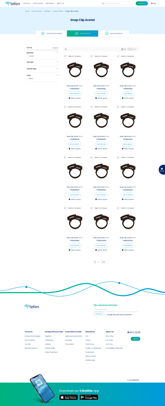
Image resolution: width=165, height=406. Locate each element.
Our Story (109, 344)
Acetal (31, 56)
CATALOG (29, 332)
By (133, 380)
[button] (154, 3)
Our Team (109, 340)
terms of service (125, 315)
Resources (50, 3)
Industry (48, 344)
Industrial (68, 340)
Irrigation (48, 336)
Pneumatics (69, 344)
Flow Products (37, 11)
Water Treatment (51, 352)
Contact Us (142, 3)
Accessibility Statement (114, 348)
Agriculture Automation (73, 336)
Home (27, 11)
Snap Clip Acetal (72, 86)
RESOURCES (90, 332)
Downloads (89, 352)
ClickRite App (90, 360)
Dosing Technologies (32, 336)
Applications (38, 3)
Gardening (49, 340)
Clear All (55, 48)
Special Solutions (31, 348)
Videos (88, 340)
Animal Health (50, 348)
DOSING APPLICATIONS (54, 332)
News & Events (90, 356)
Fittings (47, 11)
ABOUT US (110, 332)
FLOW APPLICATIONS (73, 332)
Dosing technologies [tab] (54, 33)
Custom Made (58, 11)
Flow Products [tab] (85, 33)
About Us (60, 3)
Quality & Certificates (93, 348)
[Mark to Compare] (65, 56)
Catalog (26, 3)
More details (74, 94)
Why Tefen (110, 336)
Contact (135, 339)
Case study (89, 344)
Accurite (28, 344)
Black (31, 79)
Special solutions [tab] (116, 33)
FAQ (86, 336)
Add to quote (76, 98)
